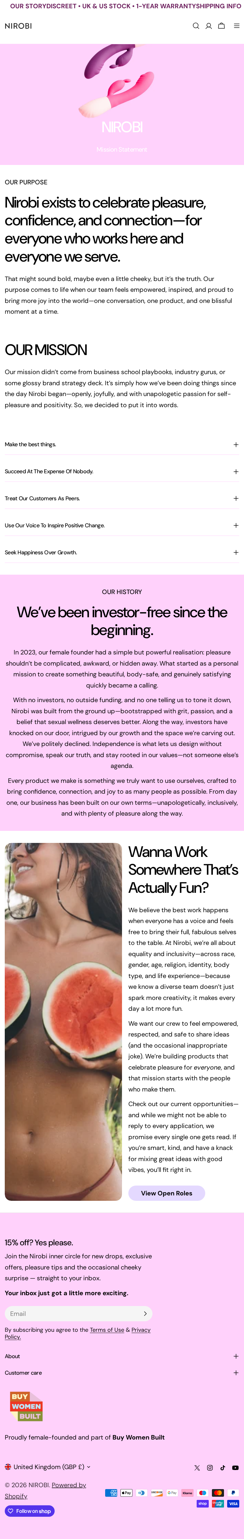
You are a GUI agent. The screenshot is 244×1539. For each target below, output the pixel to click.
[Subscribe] (145, 1313)
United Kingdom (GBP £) (49, 1467)
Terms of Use (107, 1330)
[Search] (196, 25)
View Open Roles (167, 1193)
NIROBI (39, 1485)
